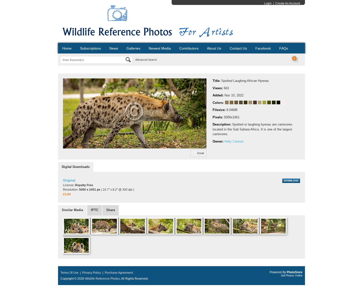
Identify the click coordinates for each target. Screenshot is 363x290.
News (113, 48)
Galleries (133, 48)
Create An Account (287, 3)
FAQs (283, 48)
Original (69, 180)
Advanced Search (146, 59)
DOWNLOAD (291, 180)
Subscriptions (90, 48)
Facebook (263, 48)
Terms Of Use (69, 272)
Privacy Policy (91, 272)
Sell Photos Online (291, 275)
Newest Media (160, 48)
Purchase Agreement (119, 272)
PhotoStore (294, 272)
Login (268, 3)
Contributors (189, 48)
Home (67, 48)
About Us (214, 48)
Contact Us (238, 48)
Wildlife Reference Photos (102, 278)
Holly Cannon (233, 141)
